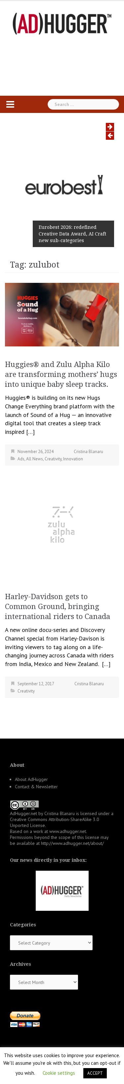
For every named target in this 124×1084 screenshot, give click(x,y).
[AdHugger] (62, 23)
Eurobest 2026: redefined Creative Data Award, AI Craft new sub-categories (72, 234)
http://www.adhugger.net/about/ (72, 843)
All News (34, 459)
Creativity (53, 459)
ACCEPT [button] (95, 1073)
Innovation (73, 459)
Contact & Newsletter (36, 787)
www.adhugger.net (67, 831)
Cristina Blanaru (88, 451)
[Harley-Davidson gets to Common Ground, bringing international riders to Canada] (62, 526)
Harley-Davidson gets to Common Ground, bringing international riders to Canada (57, 607)
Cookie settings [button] (59, 1073)
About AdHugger (31, 779)
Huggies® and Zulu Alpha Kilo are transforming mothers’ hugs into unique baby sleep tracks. (61, 374)
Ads (21, 459)
